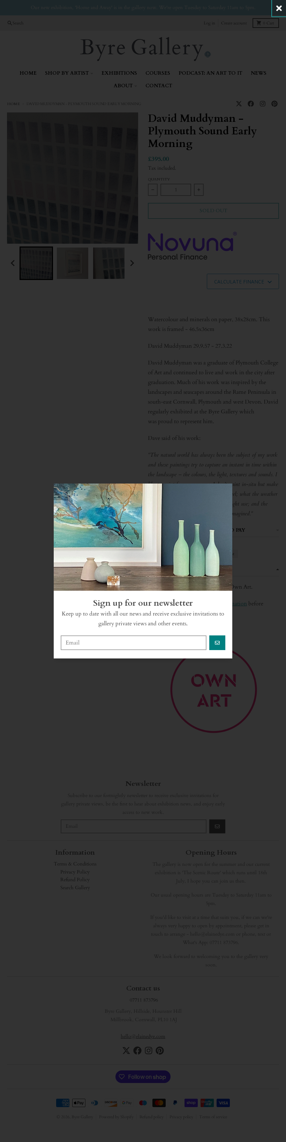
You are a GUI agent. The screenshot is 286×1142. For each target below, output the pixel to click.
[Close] (279, 8)
